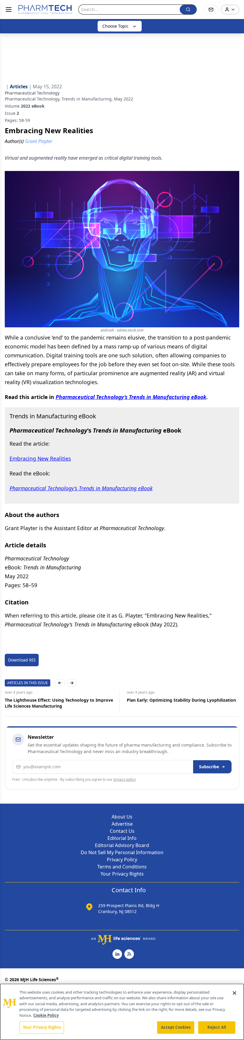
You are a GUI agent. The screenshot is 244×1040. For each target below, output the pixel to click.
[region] (122, 1012)
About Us (122, 816)
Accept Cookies (176, 1027)
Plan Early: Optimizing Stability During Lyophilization (181, 700)
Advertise (122, 824)
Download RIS (22, 660)
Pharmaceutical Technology (32, 93)
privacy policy (124, 779)
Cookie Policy (46, 1015)
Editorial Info (122, 838)
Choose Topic (115, 26)
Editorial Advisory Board (122, 845)
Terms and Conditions (122, 866)
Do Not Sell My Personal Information (122, 852)
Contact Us (122, 831)
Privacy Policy (122, 859)
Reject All (216, 1027)
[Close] (234, 993)
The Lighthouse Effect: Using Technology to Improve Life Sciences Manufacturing (59, 703)
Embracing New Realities (40, 458)
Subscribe (209, 766)
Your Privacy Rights (122, 874)
